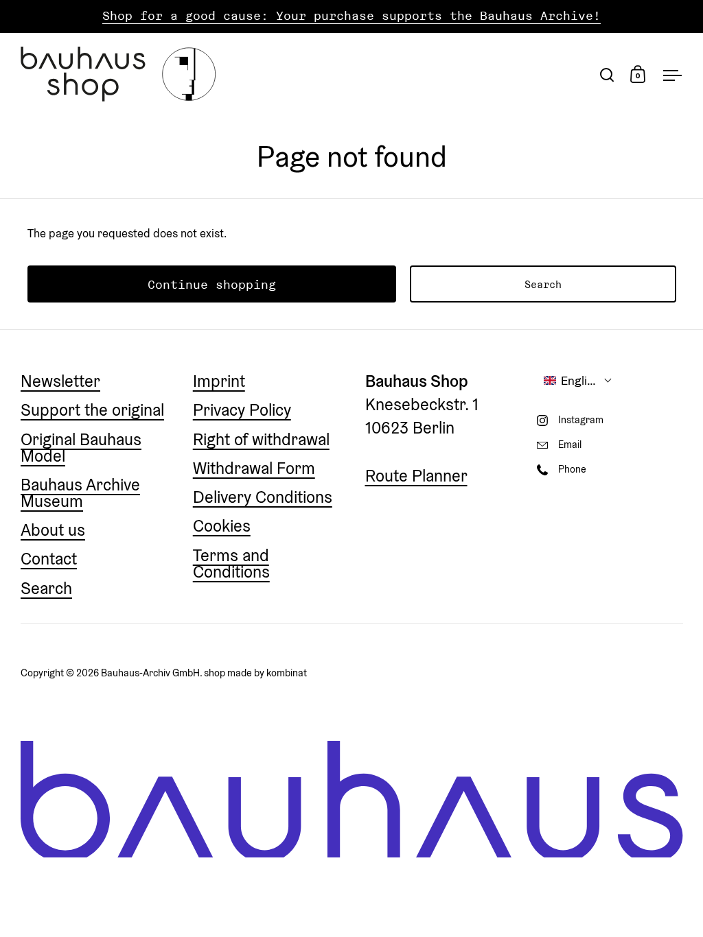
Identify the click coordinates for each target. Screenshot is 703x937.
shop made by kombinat (255, 672)
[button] (578, 380)
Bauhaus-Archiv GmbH (150, 672)
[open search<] (607, 74)
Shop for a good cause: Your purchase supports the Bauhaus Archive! (351, 16)
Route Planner (416, 475)
